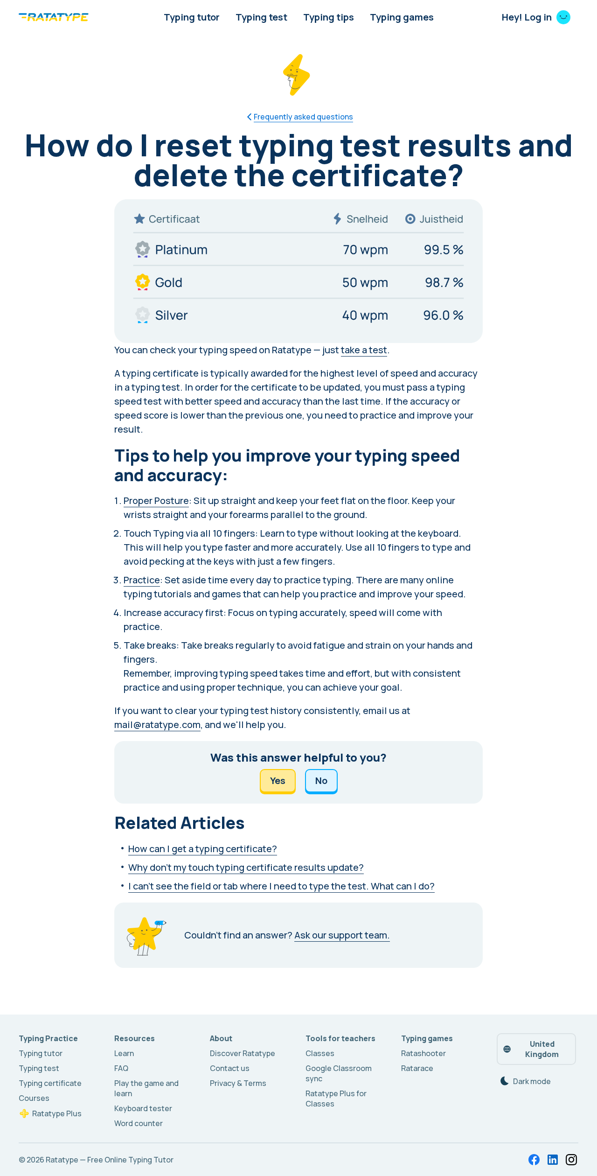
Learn (124, 1053)
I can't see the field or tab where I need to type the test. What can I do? (281, 886)
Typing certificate (50, 1083)
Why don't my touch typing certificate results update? (246, 867)
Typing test (261, 17)
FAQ (121, 1068)
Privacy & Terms (238, 1083)
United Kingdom (542, 1049)
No (321, 780)
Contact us (230, 1068)
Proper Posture (156, 500)
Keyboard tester (143, 1108)
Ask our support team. (342, 935)
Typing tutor (192, 17)
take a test (364, 349)
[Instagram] (571, 1160)
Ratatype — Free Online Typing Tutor (110, 1160)
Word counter (138, 1123)
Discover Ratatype (242, 1053)
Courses (34, 1098)
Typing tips (328, 17)
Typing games (402, 17)
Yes (277, 780)
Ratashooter (423, 1053)
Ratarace (417, 1068)
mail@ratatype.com (157, 724)
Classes (319, 1053)
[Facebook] (534, 1160)
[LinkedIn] (553, 1160)
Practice (142, 580)
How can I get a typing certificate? (202, 848)
